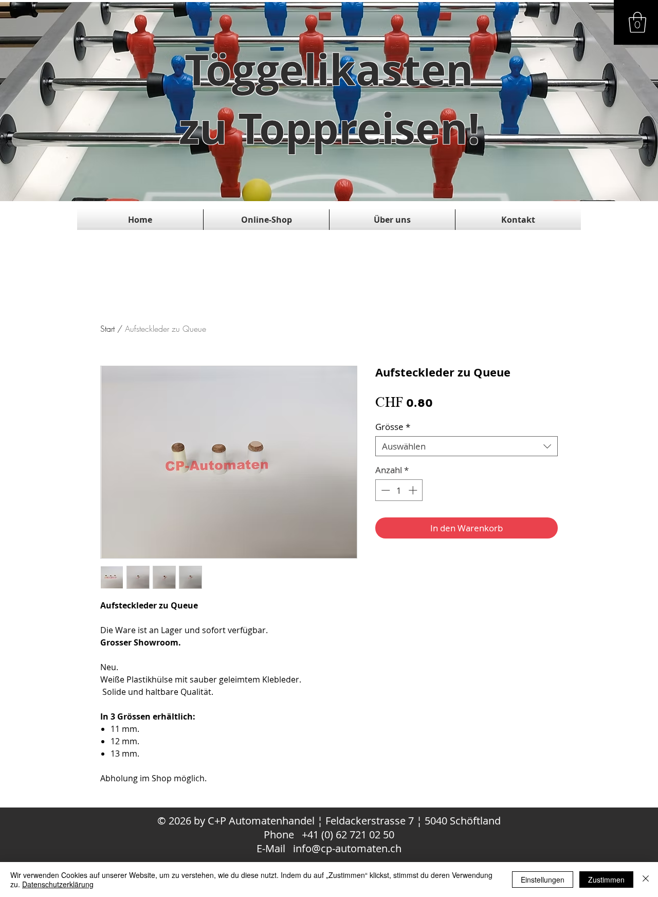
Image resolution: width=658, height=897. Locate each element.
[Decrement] (384, 490)
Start (107, 328)
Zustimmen (606, 879)
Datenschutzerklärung (58, 884)
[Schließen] (645, 879)
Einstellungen (542, 879)
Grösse (392, 426)
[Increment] (414, 490)
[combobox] (466, 446)
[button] (637, 22)
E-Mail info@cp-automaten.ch (329, 848)
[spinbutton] (399, 490)
